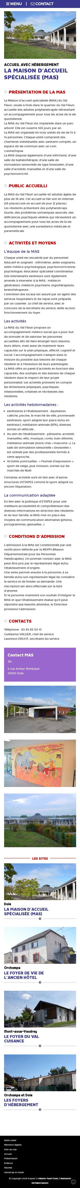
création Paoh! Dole (48, 1178)
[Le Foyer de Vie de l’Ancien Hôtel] (40, 945)
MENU (15, 4)
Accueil (8, 1154)
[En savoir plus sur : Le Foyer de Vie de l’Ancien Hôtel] (40, 982)
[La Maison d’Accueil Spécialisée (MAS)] (40, 881)
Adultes (8, 1167)
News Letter (10, 1140)
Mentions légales (13, 1144)
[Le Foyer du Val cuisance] (40, 1009)
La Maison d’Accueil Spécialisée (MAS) (26, 911)
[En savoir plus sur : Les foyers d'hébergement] (40, 1109)
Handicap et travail (14, 1172)
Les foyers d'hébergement (21, 1102)
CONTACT (43, 4)
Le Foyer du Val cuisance (21, 1038)
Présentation (10, 1158)
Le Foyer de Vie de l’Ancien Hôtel (24, 975)
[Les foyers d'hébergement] (40, 1072)
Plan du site (10, 1149)
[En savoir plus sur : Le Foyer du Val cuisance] (40, 1046)
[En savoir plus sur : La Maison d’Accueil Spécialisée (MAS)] (40, 918)
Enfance (8, 1163)
